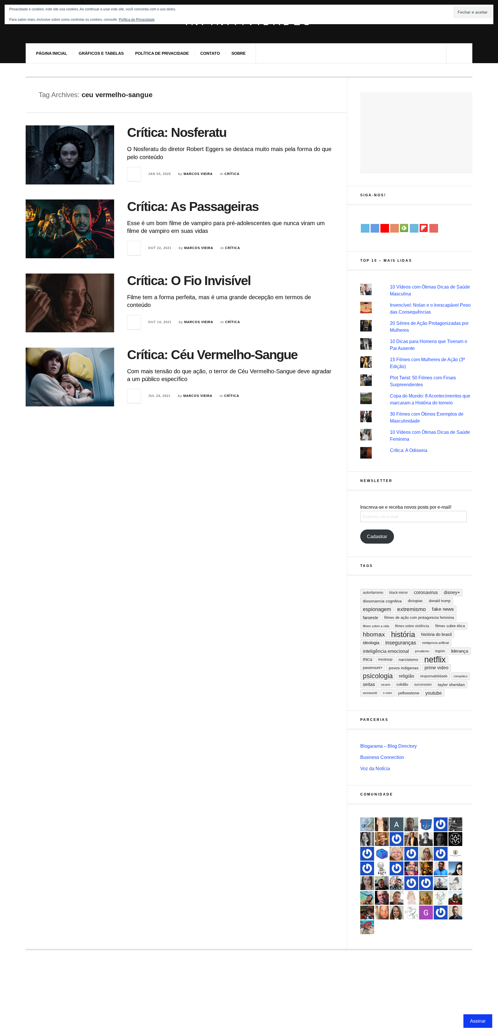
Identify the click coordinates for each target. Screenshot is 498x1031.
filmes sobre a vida (376, 626)
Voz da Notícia (375, 768)
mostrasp (385, 659)
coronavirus (426, 592)
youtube (433, 692)
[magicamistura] (455, 868)
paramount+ (373, 668)
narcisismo (408, 659)
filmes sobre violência (412, 626)
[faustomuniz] (411, 868)
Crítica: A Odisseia (408, 450)
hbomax (374, 634)
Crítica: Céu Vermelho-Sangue (212, 354)
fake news (443, 609)
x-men (387, 693)
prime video (436, 667)
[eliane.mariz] (367, 883)
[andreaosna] (441, 824)
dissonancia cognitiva (382, 601)
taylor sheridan (451, 684)
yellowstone (408, 693)
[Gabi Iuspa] (367, 898)
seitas (369, 684)
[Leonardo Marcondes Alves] (455, 854)
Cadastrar (377, 536)
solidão (402, 684)
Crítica (232, 174)
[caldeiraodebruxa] (426, 868)
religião (406, 676)
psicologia (378, 676)
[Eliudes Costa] (455, 898)
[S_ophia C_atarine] (396, 868)
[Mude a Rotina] (367, 927)
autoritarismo (373, 593)
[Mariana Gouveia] (426, 839)
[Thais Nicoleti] (396, 839)
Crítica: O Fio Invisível (189, 280)
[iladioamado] (441, 898)
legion (440, 651)
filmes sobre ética (450, 626)
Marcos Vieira (198, 174)
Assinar (478, 1021)
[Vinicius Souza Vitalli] (396, 883)
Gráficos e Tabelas (101, 53)
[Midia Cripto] (382, 854)
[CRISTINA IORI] (426, 883)
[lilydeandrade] (382, 912)
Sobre (238, 53)
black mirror (398, 593)
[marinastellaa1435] (441, 854)
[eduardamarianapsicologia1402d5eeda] (426, 854)
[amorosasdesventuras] (411, 898)
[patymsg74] (367, 868)
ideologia (371, 642)
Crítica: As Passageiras (193, 206)
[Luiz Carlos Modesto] (367, 912)
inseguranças (400, 643)
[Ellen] (441, 912)
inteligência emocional (386, 651)
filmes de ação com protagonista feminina (419, 617)
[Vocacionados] (441, 868)
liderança (459, 651)
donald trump (439, 601)
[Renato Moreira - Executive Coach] (411, 839)
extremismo (411, 609)
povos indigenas (403, 668)
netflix (435, 659)
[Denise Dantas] (396, 854)
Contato (210, 53)
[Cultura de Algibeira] (426, 824)
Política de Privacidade (162, 53)
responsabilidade (434, 676)
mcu (367, 659)
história (403, 634)
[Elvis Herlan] (455, 912)
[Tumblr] (414, 228)
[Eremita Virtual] (426, 898)
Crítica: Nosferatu (176, 132)
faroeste (370, 617)
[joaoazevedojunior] (382, 898)
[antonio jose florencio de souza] (382, 883)
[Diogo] (441, 839)
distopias (415, 601)
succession (423, 685)
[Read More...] (134, 174)
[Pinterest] (433, 228)
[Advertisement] (416, 132)
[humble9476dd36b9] (411, 854)
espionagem (377, 609)
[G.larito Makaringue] (426, 912)
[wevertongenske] (396, 898)
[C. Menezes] (455, 883)
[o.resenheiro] (382, 839)
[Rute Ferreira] (367, 839)
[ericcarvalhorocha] (411, 824)
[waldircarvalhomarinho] (411, 883)
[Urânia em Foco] (367, 854)
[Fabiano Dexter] (411, 912)
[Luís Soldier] (382, 868)
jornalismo (422, 651)
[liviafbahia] (382, 824)
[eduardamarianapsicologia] (396, 912)
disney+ (452, 592)
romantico (460, 676)
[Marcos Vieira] (455, 839)
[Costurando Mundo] (367, 824)
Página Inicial (51, 53)
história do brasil (436, 634)
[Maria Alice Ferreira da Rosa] (441, 883)
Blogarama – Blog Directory (388, 746)
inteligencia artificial (435, 642)
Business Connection (382, 757)
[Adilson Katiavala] (396, 824)
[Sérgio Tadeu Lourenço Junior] (455, 824)
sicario (385, 684)
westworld (370, 693)
